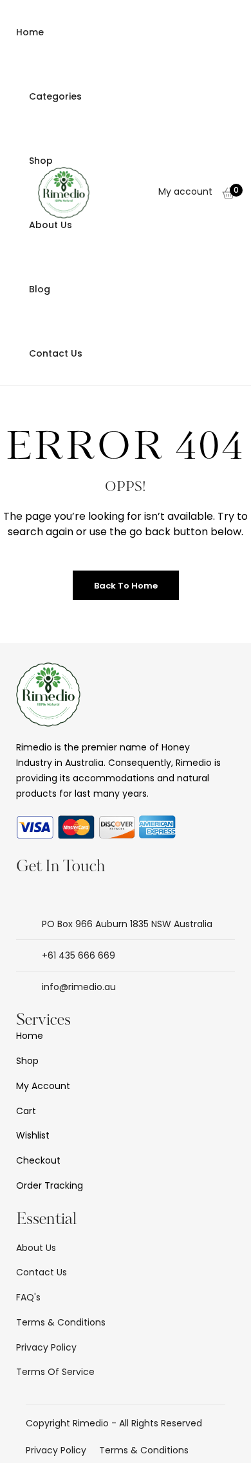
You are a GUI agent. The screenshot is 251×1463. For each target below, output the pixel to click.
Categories (55, 96)
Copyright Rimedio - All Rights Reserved (114, 1423)
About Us (50, 224)
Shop (41, 160)
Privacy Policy (56, 1450)
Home (30, 32)
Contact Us (55, 353)
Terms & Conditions (144, 1450)
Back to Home (126, 586)
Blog (39, 289)
